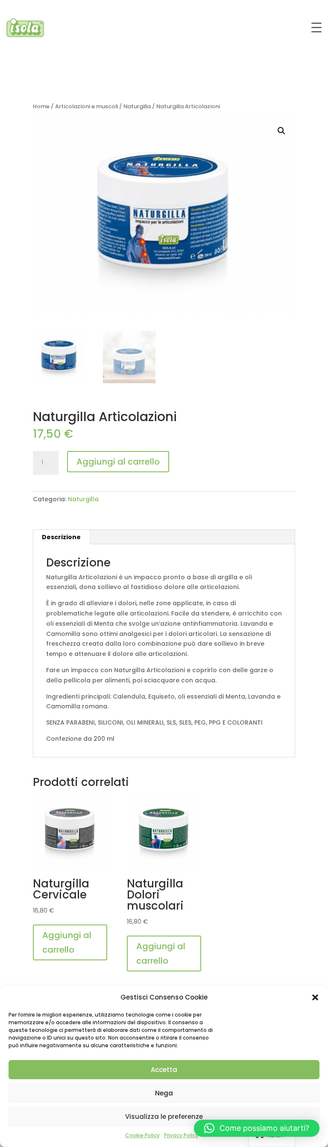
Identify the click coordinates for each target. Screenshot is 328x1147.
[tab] (61, 537)
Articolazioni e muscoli (86, 106)
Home (41, 106)
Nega (164, 1093)
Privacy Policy (181, 1135)
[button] (315, 997)
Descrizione (61, 537)
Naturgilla (137, 106)
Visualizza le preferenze (164, 1116)
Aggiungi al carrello (118, 462)
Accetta (164, 1069)
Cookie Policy (142, 1135)
